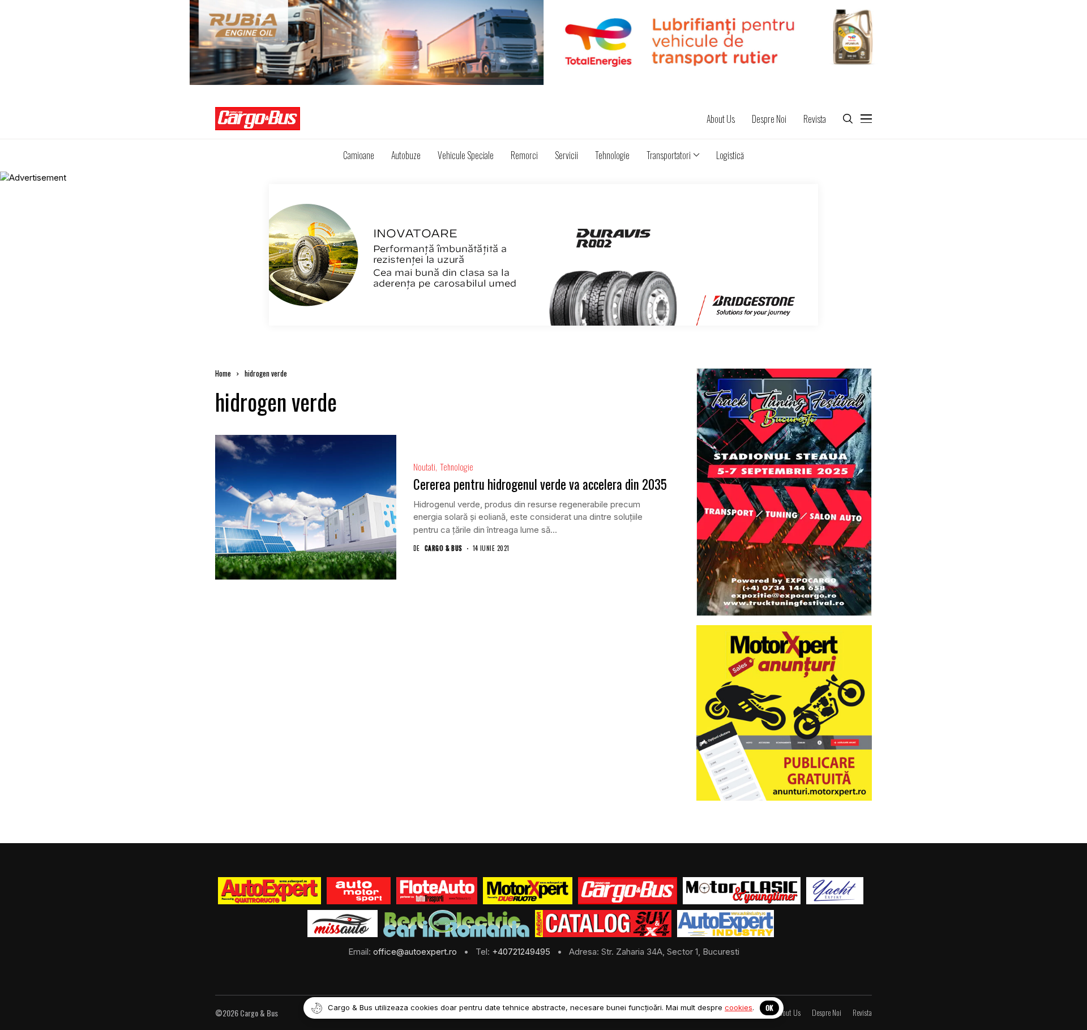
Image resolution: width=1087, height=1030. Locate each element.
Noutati (424, 467)
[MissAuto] (342, 923)
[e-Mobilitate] (456, 923)
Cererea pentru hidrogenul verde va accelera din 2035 (540, 484)
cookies (738, 1007)
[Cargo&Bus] (627, 890)
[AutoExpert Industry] (725, 923)
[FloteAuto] (436, 890)
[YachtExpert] (834, 890)
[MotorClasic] (742, 890)
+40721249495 (522, 951)
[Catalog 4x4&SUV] (603, 923)
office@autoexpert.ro (416, 951)
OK (769, 1007)
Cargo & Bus (444, 548)
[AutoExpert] (269, 890)
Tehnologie (456, 467)
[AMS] (359, 890)
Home (223, 373)
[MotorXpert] (527, 890)
